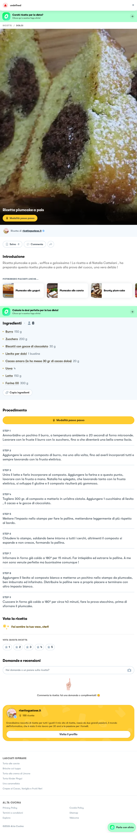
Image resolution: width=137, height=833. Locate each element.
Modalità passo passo (22, 218)
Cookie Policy (77, 807)
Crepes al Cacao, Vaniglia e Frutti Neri (22, 788)
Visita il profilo (68, 734)
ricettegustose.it (32, 230)
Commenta (37, 244)
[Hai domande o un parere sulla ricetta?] (65, 670)
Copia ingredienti (19, 392)
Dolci (19, 25)
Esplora (6, 817)
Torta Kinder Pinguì (12, 778)
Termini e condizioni (13, 812)
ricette (7, 25)
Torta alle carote (11, 763)
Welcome (74, 817)
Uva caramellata (11, 783)
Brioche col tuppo (12, 768)
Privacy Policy (10, 807)
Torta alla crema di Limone (16, 773)
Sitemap (74, 812)
